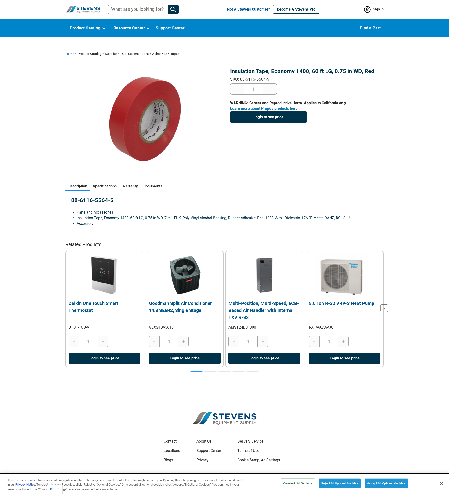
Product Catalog (89, 54)
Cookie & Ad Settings (297, 483)
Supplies (111, 54)
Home (69, 54)
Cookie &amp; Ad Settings (258, 460)
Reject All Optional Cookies (339, 483)
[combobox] (55, 489)
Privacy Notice (25, 485)
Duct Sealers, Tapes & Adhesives (144, 54)
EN (51, 489)
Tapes (174, 54)
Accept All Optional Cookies (386, 483)
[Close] (441, 483)
